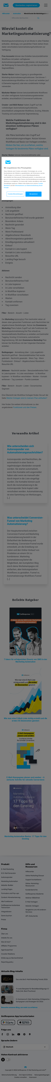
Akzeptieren (33, 194)
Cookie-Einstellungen (15, 194)
